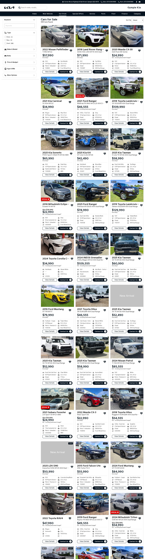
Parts (103, 14)
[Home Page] (9, 7)
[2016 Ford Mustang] (57, 296)
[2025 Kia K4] (92, 139)
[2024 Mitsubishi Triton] (126, 504)
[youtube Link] (139, 2)
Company (137, 14)
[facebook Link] (136, 2)
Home (34, 14)
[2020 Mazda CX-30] (126, 36)
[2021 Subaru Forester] (57, 399)
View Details (49, 72)
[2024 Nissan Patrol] (126, 347)
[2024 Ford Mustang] (126, 452)
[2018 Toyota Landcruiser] (126, 88)
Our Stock (62, 14)
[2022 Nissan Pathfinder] (57, 36)
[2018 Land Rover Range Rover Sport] (92, 36)
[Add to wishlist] (70, 50)
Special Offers (78, 14)
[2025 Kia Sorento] (57, 139)
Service (92, 14)
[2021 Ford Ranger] (92, 88)
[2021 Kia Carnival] (57, 88)
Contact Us (64, 72)
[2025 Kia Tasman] (126, 139)
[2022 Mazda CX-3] (92, 399)
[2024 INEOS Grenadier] (92, 244)
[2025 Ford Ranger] (92, 191)
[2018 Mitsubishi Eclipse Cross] (57, 191)
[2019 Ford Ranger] (92, 504)
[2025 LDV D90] (57, 452)
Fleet (114, 14)
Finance (125, 14)
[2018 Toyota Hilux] (126, 399)
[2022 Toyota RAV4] (57, 504)
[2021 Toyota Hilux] (92, 296)
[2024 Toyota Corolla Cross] (57, 244)
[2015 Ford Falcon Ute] (92, 452)
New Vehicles (48, 14)
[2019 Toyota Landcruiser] (126, 191)
